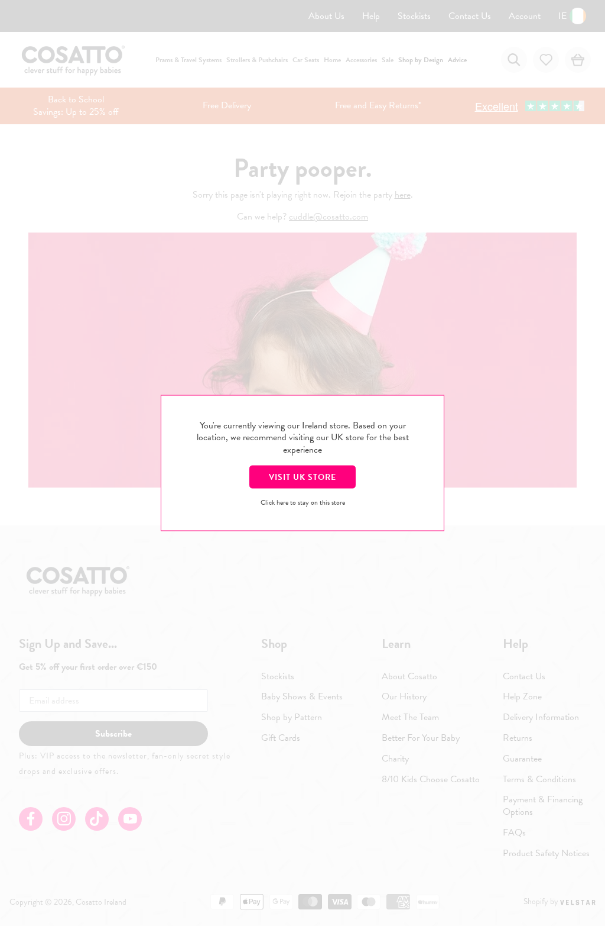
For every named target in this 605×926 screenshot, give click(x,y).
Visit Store (302, 476)
